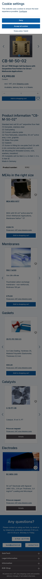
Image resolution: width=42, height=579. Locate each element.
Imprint (26, 31)
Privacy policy (18, 31)
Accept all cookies (21, 26)
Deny (21, 20)
